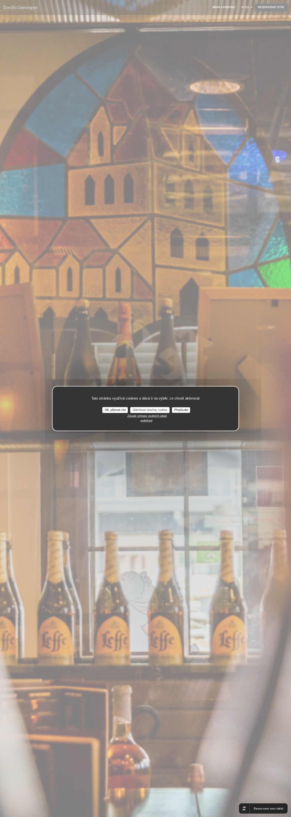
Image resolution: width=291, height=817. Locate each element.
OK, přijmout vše (115, 409)
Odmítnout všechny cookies (150, 409)
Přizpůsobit (181, 409)
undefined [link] (146, 420)
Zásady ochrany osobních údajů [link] (147, 415)
